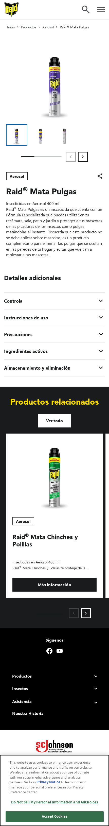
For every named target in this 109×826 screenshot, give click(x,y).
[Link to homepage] (11, 9)
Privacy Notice (48, 782)
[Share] (100, 176)
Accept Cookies (54, 816)
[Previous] (71, 157)
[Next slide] (86, 613)
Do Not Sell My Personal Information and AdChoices (54, 802)
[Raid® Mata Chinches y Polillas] (54, 472)
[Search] (86, 9)
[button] (16, 135)
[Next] (83, 157)
